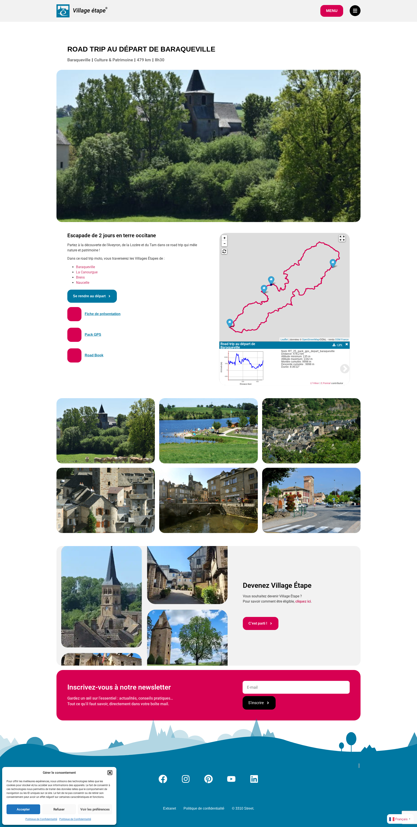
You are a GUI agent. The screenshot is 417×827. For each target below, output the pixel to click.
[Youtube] (231, 779)
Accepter (23, 809)
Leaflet (284, 339)
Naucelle (82, 283)
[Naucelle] (264, 289)
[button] (110, 772)
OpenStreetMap (310, 339)
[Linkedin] (254, 779)
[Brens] (229, 323)
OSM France (342, 339)
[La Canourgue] (333, 263)
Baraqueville (85, 267)
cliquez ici (303, 601)
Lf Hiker (314, 383)
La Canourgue (87, 272)
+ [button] (224, 238)
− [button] (224, 243)
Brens (80, 277)
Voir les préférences (95, 809)
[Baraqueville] (271, 280)
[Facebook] (163, 779)
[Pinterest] (208, 779)
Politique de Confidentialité (41, 819)
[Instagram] (185, 779)
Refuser (59, 809)
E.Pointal (326, 383)
